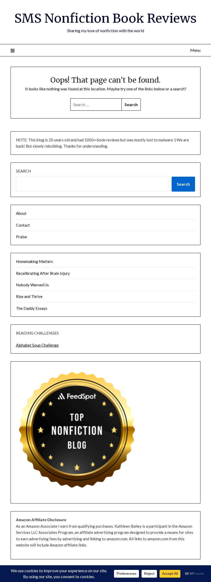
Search (23, 171)
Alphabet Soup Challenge (37, 345)
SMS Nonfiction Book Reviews (105, 18)
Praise (21, 236)
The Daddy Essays (31, 308)
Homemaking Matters (34, 261)
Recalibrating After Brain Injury (43, 273)
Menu (195, 50)
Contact (23, 225)
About (21, 213)
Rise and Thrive (29, 296)
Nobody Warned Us (32, 285)
